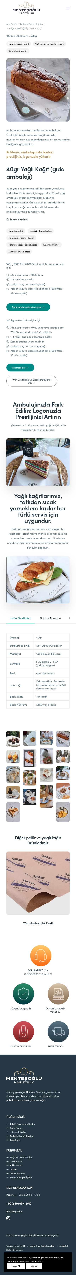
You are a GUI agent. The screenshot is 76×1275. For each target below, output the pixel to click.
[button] (68, 8)
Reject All (16, 1265)
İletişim (13, 1169)
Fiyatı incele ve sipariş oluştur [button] (26, 307)
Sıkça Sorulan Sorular (21, 1157)
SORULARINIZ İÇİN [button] (38, 970)
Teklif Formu (16, 1165)
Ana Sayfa (11, 24)
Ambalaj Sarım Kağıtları (32, 24)
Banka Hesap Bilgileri (21, 1177)
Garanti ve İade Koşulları (42, 1245)
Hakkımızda (16, 1161)
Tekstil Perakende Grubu (22, 1124)
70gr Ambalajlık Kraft (38, 923)
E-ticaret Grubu (18, 1131)
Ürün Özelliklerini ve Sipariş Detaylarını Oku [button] (32, 381)
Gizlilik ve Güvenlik (15, 1245)
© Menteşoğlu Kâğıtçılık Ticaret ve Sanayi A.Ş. (32, 1235)
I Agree (34, 1265)
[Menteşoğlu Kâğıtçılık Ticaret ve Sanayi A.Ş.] (26, 8)
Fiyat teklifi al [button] (18, 367)
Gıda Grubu (16, 1128)
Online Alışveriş (17, 1173)
